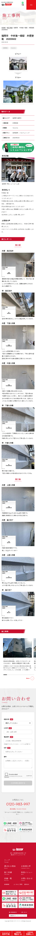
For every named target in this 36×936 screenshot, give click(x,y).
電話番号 (8, 737)
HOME (4, 27)
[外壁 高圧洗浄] (18, 265)
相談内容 (8, 719)
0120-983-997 (18, 804)
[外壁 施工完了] (18, 534)
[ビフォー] (18, 63)
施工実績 (9, 27)
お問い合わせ (24, 912)
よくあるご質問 (18, 884)
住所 (7, 748)
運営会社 (26, 884)
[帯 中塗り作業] (18, 457)
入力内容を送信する (18, 783)
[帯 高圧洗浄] (18, 305)
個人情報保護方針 (13, 912)
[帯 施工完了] (18, 604)
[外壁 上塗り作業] (18, 499)
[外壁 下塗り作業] (18, 337)
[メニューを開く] (31, 5)
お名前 (7, 728)
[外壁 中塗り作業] (18, 377)
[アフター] (18, 92)
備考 (5, 756)
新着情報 (6, 884)
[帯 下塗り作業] (18, 419)
